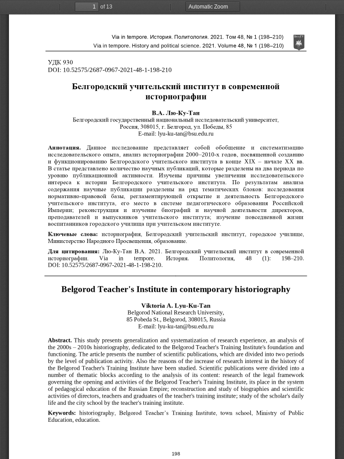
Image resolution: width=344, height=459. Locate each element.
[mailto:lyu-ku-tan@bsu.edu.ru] (186, 133)
